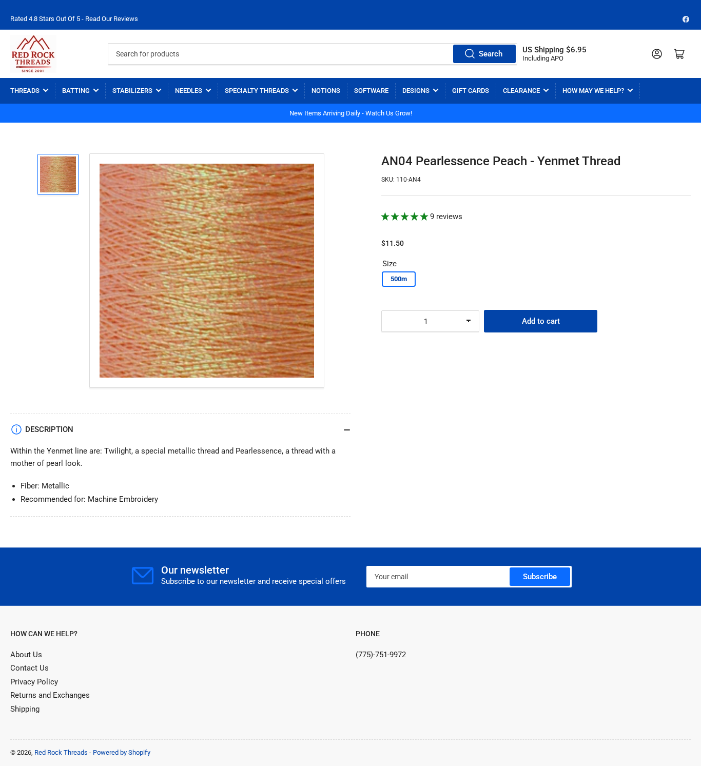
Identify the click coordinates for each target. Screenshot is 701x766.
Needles (188, 90)
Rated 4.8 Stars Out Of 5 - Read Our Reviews (74, 19)
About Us (26, 654)
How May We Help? (593, 90)
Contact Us (29, 668)
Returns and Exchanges (50, 695)
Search (490, 53)
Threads (25, 90)
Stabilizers (132, 90)
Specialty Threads (257, 90)
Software (371, 90)
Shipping (25, 709)
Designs (416, 90)
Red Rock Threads (61, 752)
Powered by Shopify (121, 752)
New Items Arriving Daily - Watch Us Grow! (350, 113)
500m (399, 279)
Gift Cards (470, 90)
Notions (325, 90)
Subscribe (540, 576)
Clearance (521, 90)
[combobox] (313, 54)
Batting (76, 90)
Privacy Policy (34, 681)
